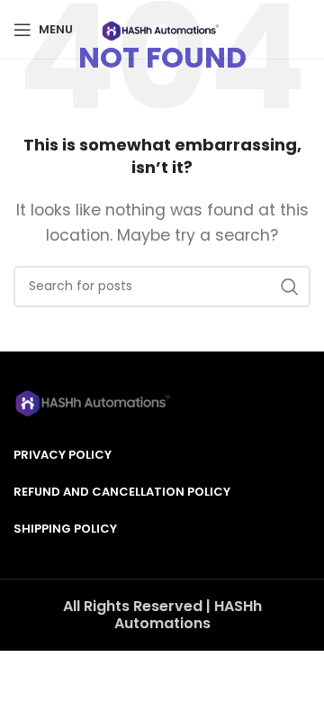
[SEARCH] (289, 286)
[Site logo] (161, 28)
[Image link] (95, 400)
